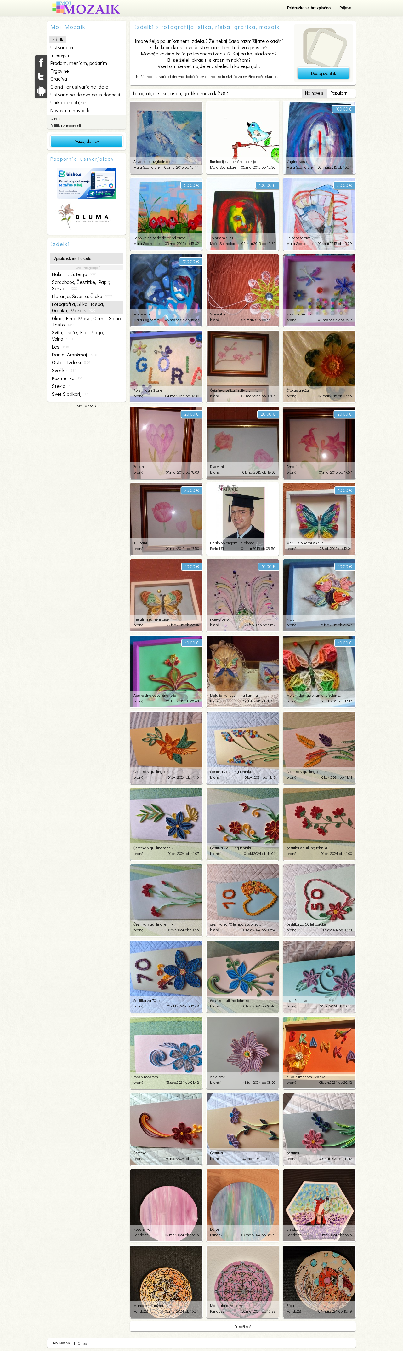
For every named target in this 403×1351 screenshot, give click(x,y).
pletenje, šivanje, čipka (82, 296)
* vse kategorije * (86, 267)
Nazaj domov (87, 141)
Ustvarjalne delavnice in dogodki (85, 94)
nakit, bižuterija (74, 274)
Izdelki (57, 39)
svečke (64, 370)
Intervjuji (59, 55)
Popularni (340, 93)
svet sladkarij (70, 394)
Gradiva (58, 78)
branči (215, 319)
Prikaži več (242, 1326)
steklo (61, 386)
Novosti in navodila (70, 110)
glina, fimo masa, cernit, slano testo (86, 321)
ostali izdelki (71, 362)
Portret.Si (217, 548)
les (60, 347)
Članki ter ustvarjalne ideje (79, 86)
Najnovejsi (314, 93)
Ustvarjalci (61, 47)
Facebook (41, 62)
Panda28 (140, 1234)
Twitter (41, 77)
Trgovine (59, 70)
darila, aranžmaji (74, 354)
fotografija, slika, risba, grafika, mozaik (78, 307)
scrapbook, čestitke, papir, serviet (81, 285)
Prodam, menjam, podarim (78, 63)
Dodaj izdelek (323, 73)
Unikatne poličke (68, 102)
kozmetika (67, 378)
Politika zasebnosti (65, 125)
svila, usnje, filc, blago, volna (78, 335)
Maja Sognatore (146, 167)
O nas (55, 118)
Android (41, 91)
